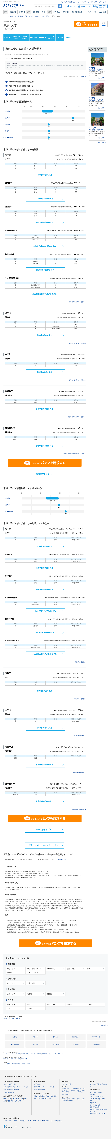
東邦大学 (48, 16)
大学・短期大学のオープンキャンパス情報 (15, 1087)
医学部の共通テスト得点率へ (77, 343)
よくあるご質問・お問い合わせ (97, 2)
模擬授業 (39, 1053)
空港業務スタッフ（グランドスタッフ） (71, 1088)
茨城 (4, 1058)
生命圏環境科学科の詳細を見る (44, 294)
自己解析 (21, 12)
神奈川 (26, 1058)
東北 (9, 1099)
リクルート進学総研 (19, 1121)
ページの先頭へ (103, 1025)
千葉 (19, 1058)
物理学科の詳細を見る (44, 222)
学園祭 (29, 1008)
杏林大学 (75, 1044)
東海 (21, 1099)
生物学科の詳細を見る (44, 199)
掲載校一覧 (93, 1103)
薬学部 (7, 124)
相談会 (49, 1053)
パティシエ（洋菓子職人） (77, 1092)
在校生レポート (25, 37)
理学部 (7, 111)
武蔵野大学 (35, 1044)
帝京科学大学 (96, 1037)
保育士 (78, 1090)
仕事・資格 (36, 12)
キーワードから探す (96, 1105)
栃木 (8, 1058)
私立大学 (37, 16)
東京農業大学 (15, 1044)
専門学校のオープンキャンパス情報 (44, 1087)
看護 (13, 1018)
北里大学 (14, 1037)
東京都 (23, 1053)
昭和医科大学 (55, 1044)
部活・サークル (52, 1004)
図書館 (69, 1004)
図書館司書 (72, 1090)
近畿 (4, 1101)
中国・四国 (10, 1101)
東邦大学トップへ (43, 474)
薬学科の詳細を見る (44, 372)
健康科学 (18, 1018)
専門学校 (65, 12)
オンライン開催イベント (59, 1053)
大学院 (89, 1004)
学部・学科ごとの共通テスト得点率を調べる (25, 94)
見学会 (27, 1053)
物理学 (71, 1100)
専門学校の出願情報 (39, 1089)
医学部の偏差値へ (80, 699)
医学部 (7, 118)
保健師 (67, 1092)
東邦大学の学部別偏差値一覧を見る (22, 82)
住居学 (83, 1099)
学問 (44, 12)
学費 (88, 969)
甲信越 (17, 1099)
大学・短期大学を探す (9, 1084)
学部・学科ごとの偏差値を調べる (21, 86)
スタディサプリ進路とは (68, 2)
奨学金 (9, 972)
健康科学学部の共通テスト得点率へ (75, 454)
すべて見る (101, 142)
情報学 (78, 1099)
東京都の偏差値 (26, 1063)
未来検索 (12, 12)
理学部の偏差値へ (80, 662)
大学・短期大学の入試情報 (11, 1089)
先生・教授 (33, 37)
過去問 (29, 994)
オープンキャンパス (91, 12)
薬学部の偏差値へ (80, 735)
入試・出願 (103, 12)
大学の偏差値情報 (8, 1092)
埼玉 (15, 1058)
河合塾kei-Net (61, 859)
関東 (13, 1099)
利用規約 (92, 1094)
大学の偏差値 (6, 1063)
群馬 (12, 1058)
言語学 (73, 1099)
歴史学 (63, 1099)
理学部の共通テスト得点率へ (77, 302)
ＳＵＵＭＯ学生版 (31, 1121)
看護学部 (8, 131)
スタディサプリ (8, 1121)
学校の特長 (51, 969)
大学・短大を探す (29, 16)
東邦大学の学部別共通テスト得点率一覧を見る (26, 90)
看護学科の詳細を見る (44, 409)
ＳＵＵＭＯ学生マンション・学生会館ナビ (50, 1121)
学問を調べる (66, 1094)
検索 (60, 6)
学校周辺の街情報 (95, 1107)
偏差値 (68, 37)
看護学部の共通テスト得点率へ (77, 417)
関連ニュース (11, 1004)
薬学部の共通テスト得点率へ (77, 380)
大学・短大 (56, 12)
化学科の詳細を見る (44, 175)
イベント (33, 1053)
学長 (28, 1004)
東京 (43, 16)
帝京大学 (35, 1037)
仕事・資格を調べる (67, 1084)
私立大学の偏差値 (16, 1063)
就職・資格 (42, 37)
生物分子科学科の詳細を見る (44, 246)
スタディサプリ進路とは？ (97, 1092)
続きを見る (101, 78)
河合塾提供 (82, 76)
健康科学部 (9, 137)
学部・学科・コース (34, 969)
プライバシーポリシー (96, 1096)
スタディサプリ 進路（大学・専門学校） (13, 16)
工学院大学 (96, 1044)
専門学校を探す (38, 1084)
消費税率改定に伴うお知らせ (98, 1113)
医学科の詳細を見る (44, 335)
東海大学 (55, 1037)
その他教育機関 (77, 12)
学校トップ (7, 37)
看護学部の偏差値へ (80, 772)
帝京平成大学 (76, 1037)
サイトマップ (82, 2)
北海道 (5, 1099)
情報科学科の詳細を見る (44, 270)
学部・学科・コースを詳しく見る (43, 845)
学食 (8, 1008)
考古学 (68, 1099)
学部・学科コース (16, 37)
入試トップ (11, 994)
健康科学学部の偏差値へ (79, 809)
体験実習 (44, 1053)
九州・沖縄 (18, 1101)
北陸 (25, 1099)
